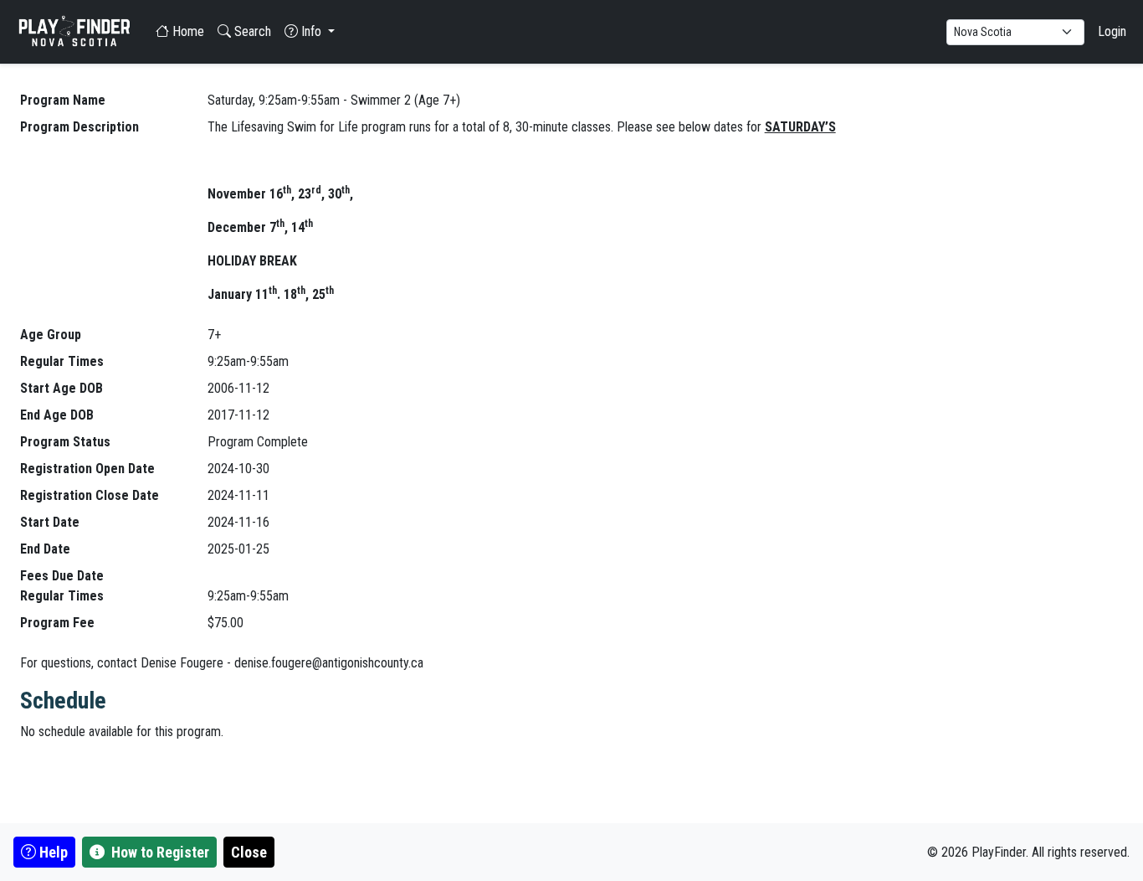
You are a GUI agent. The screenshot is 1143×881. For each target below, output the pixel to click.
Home (186, 31)
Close (249, 852)
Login (1112, 31)
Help (52, 852)
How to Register (158, 852)
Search (251, 31)
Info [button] (311, 31)
